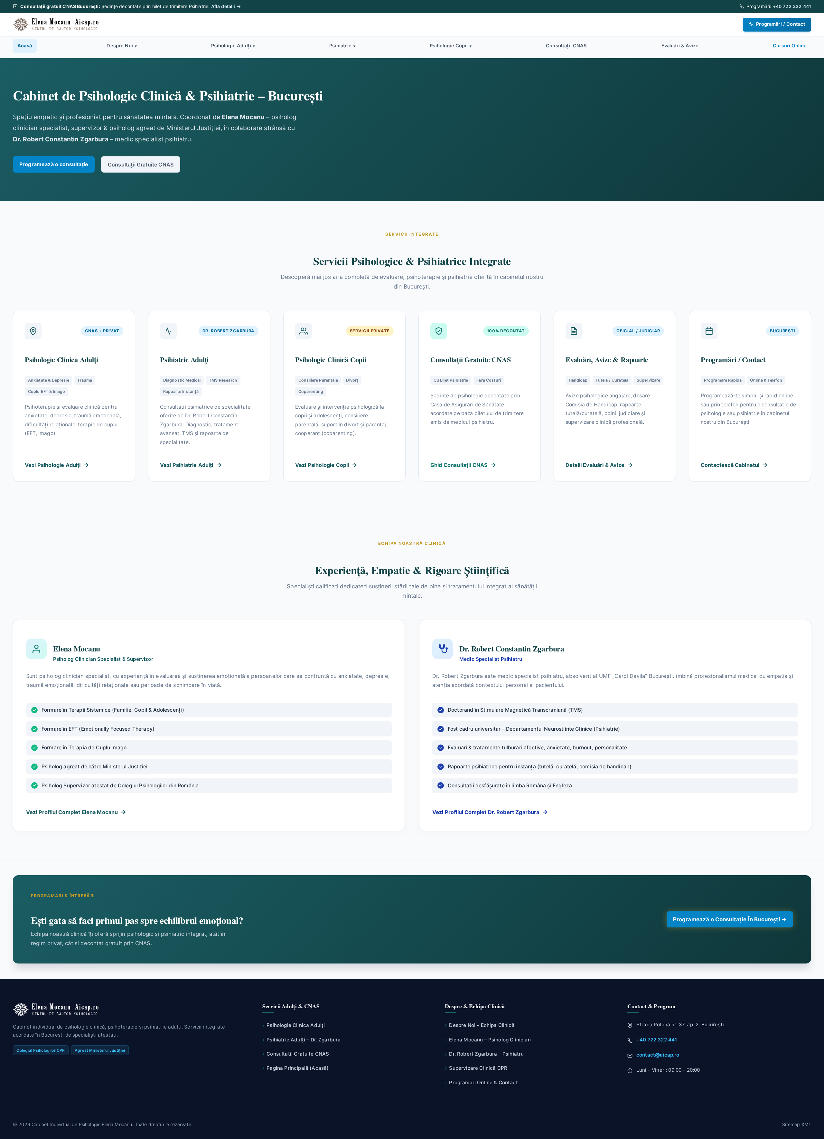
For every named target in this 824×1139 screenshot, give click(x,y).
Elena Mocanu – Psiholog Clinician (488, 1039)
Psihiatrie (342, 46)
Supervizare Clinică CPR (476, 1068)
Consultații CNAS (566, 46)
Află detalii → (226, 6)
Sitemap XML (796, 1124)
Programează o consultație (53, 164)
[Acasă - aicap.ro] (57, 24)
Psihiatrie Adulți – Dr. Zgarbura (301, 1039)
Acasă (25, 46)
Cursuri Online (790, 46)
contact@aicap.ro (657, 1055)
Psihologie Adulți (233, 46)
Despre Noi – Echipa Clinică (480, 1025)
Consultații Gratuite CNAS (140, 164)
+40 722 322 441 (792, 6)
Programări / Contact (780, 24)
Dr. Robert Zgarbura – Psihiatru (484, 1053)
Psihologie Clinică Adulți (293, 1025)
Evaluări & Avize (680, 46)
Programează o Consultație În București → (730, 919)
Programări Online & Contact (481, 1082)
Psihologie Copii (451, 46)
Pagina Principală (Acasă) (295, 1068)
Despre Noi (122, 46)
